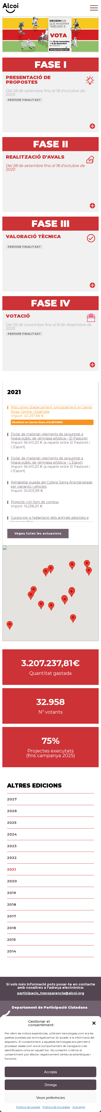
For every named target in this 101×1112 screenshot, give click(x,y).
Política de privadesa (56, 1107)
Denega (51, 1085)
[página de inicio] (10, 12)
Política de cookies (28, 1107)
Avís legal (78, 1107)
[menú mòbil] (94, 11)
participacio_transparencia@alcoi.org (50, 993)
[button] (94, 1023)
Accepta (50, 1072)
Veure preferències (50, 1098)
